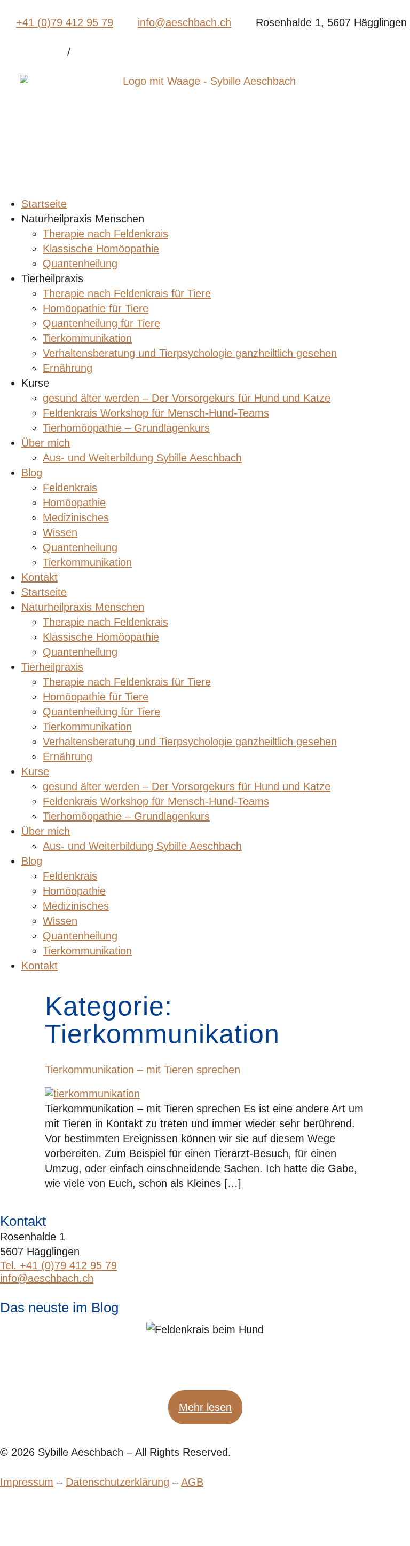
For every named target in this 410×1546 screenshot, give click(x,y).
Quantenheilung (80, 263)
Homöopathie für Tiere (95, 308)
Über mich (45, 443)
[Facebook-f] (5, 1518)
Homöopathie (74, 502)
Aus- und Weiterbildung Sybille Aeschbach (142, 458)
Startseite (44, 204)
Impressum (26, 1482)
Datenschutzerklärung (117, 1482)
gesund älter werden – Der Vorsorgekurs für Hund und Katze (186, 398)
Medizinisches (76, 517)
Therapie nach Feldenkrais (105, 234)
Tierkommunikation (87, 338)
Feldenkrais (70, 487)
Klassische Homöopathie (101, 248)
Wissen (60, 532)
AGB (192, 1482)
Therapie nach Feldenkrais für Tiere (127, 293)
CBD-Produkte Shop (108, 53)
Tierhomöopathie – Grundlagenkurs (126, 428)
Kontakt (39, 577)
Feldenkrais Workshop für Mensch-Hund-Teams (156, 413)
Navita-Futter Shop (32, 53)
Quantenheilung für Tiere (101, 323)
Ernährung (67, 368)
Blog (31, 473)
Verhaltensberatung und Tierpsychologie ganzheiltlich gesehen (190, 353)
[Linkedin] (19, 1518)
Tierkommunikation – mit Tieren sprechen (142, 1069)
